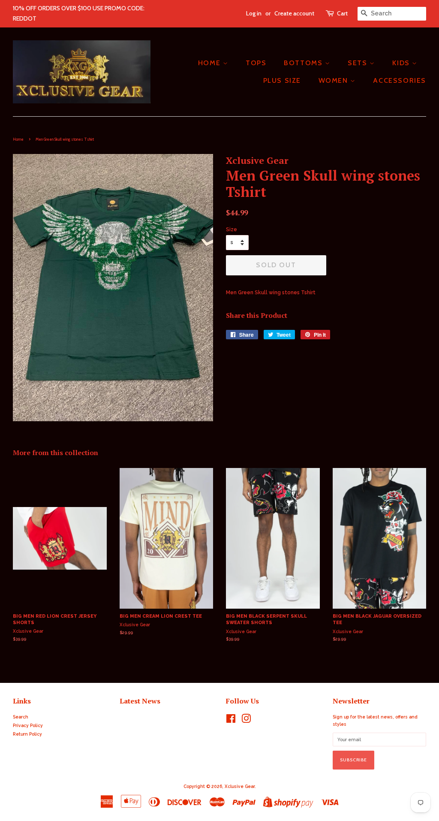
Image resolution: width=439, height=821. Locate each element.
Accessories (399, 80)
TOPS (256, 63)
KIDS (402, 63)
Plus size (282, 80)
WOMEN (335, 80)
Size (231, 229)
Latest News (140, 701)
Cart (342, 13)
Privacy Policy (28, 725)
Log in (254, 13)
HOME (210, 63)
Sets (359, 63)
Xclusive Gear (240, 786)
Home (18, 139)
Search (20, 716)
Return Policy (27, 733)
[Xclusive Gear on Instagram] (246, 720)
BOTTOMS (304, 63)
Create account (294, 13)
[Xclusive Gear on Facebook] (231, 720)
